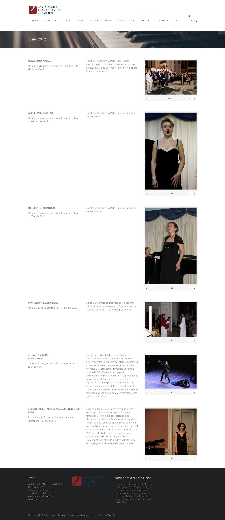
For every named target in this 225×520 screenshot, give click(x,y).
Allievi (106, 20)
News (65, 20)
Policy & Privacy (35, 499)
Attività (92, 20)
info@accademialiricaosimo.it (41, 496)
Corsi (78, 20)
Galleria (143, 20)
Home (35, 20)
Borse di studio (124, 20)
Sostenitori (160, 20)
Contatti (178, 20)
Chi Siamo (49, 20)
